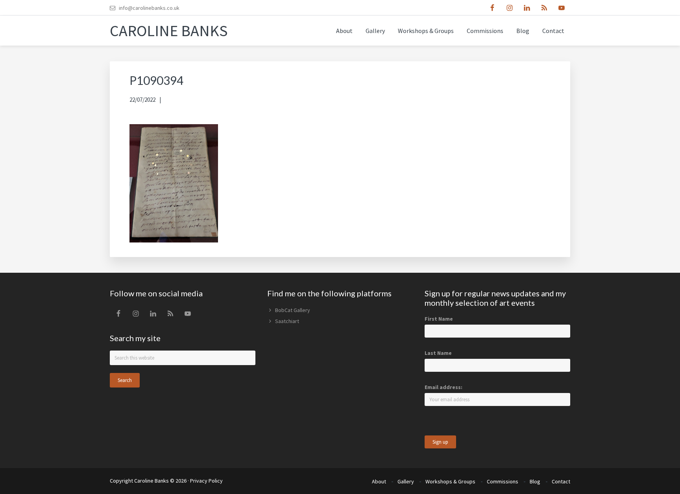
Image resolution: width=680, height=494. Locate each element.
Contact (561, 481)
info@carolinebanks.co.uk (149, 7)
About (379, 481)
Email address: (443, 387)
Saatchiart (287, 321)
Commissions (502, 481)
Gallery (405, 481)
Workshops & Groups (450, 481)
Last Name (438, 352)
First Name (439, 318)
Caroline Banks (169, 30)
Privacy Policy (206, 480)
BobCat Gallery (292, 310)
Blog (535, 481)
